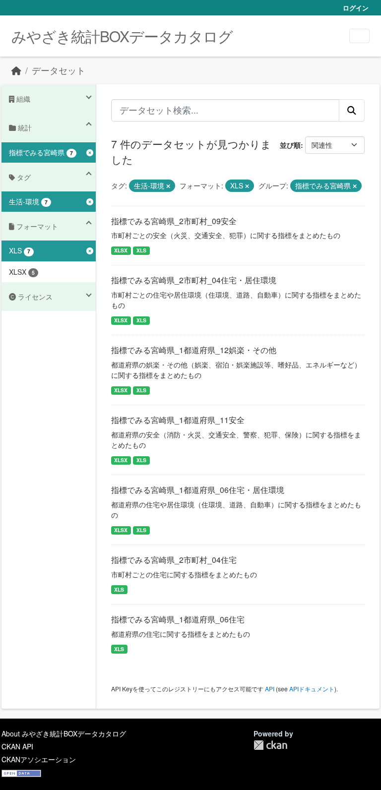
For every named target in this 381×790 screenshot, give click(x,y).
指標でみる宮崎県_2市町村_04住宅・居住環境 (193, 280)
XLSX (120, 250)
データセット (58, 70)
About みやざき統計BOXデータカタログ (63, 733)
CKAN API (17, 746)
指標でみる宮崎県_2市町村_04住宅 (174, 559)
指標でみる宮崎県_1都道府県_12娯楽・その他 (193, 350)
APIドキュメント (311, 688)
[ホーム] (16, 70)
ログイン (356, 7)
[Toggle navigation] (359, 36)
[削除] (168, 186)
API (269, 688)
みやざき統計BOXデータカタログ (122, 36)
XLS (141, 250)
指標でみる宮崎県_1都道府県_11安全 (178, 419)
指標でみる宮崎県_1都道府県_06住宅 (178, 619)
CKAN (270, 745)
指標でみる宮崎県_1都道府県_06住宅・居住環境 (197, 489)
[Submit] (352, 110)
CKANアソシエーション (38, 759)
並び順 (290, 145)
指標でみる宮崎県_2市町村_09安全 (174, 221)
